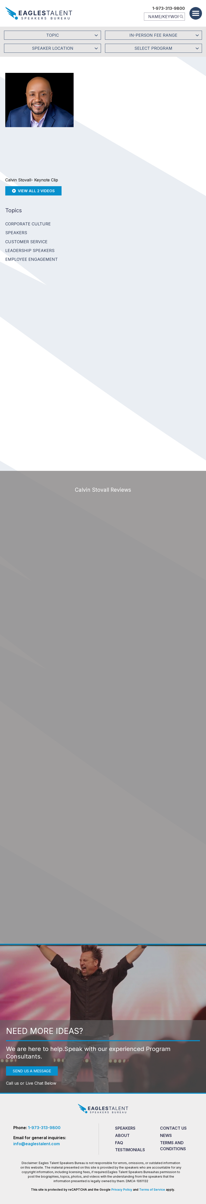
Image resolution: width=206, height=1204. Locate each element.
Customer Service (26, 241)
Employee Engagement (31, 259)
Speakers (125, 1128)
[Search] (181, 16)
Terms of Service (152, 1189)
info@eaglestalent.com (36, 1143)
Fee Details (91, 171)
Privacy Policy (121, 1189)
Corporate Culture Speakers (28, 228)
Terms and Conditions (173, 1145)
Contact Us (173, 1128)
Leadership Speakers (30, 250)
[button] (195, 13)
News (166, 1135)
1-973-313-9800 (168, 8)
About (122, 1135)
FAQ (119, 1142)
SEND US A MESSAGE (32, 1071)
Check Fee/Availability (160, 137)
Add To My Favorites (107, 137)
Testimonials (130, 1149)
